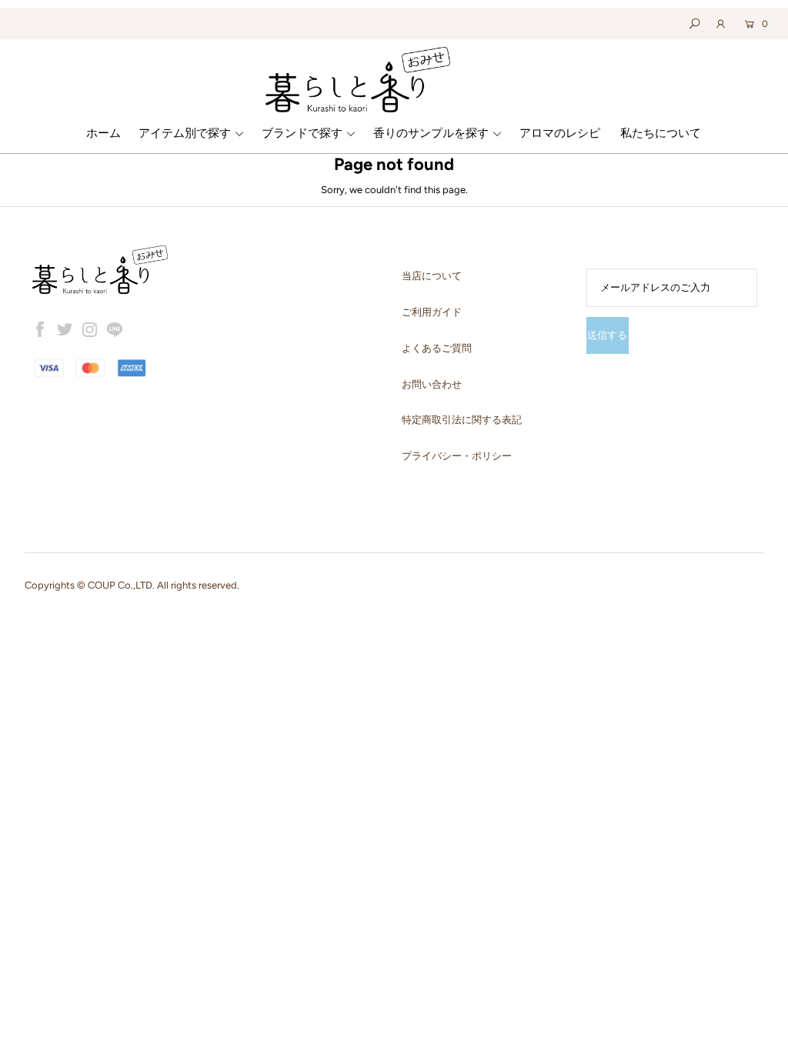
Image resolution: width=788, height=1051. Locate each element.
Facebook (40, 329)
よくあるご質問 (437, 348)
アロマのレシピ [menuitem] (559, 133)
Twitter (64, 329)
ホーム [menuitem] (103, 133)
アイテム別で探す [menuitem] (185, 133)
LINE (114, 329)
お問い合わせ (432, 384)
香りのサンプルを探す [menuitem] (431, 133)
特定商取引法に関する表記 (462, 419)
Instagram (90, 329)
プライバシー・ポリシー (457, 456)
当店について (432, 276)
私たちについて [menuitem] (660, 133)
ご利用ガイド (432, 312)
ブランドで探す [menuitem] (302, 133)
